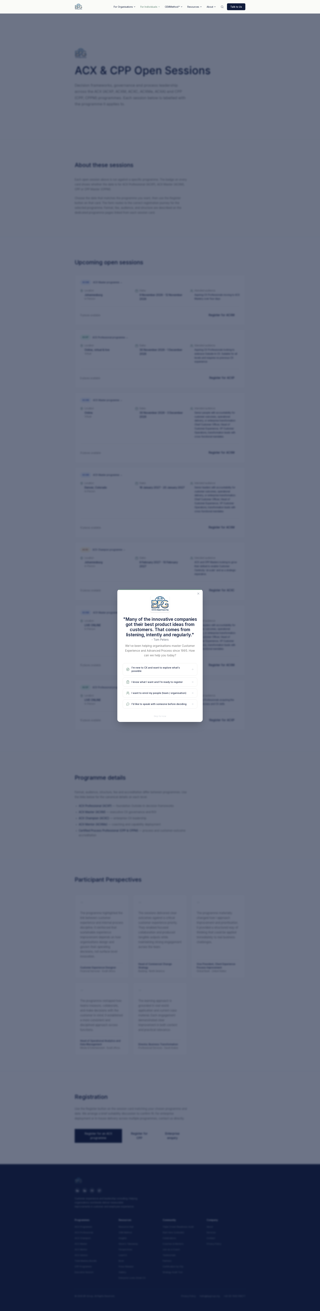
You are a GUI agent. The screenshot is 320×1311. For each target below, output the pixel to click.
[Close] (198, 593)
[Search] (222, 7)
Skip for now (160, 716)
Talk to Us (236, 6)
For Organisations (123, 6)
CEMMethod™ (172, 6)
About (210, 6)
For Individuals (148, 6)
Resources (193, 6)
